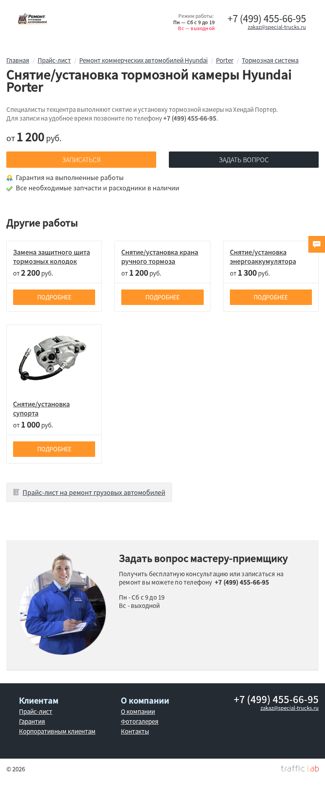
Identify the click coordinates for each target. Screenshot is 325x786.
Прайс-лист (35, 711)
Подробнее (54, 297)
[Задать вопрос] (316, 244)
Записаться (81, 159)
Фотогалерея (140, 721)
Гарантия (32, 721)
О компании (138, 711)
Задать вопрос (244, 159)
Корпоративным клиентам (57, 731)
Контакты (135, 731)
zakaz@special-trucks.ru (277, 27)
